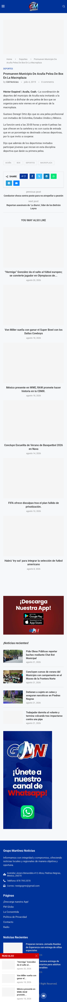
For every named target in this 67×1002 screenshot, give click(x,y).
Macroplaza (46, 163)
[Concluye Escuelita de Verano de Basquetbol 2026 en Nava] (33, 420)
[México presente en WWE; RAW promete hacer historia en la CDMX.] (33, 363)
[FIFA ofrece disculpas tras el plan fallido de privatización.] (33, 478)
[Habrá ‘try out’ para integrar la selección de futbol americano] (33, 536)
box (18, 163)
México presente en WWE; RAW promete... (26, 992)
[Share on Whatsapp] (54, 176)
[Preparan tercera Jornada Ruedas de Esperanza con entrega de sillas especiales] (13, 949)
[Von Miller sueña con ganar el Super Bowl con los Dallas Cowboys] (33, 305)
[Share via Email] (16, 183)
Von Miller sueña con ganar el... (26, 977)
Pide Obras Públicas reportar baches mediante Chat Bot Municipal (41, 655)
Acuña (8, 163)
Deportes (23, 59)
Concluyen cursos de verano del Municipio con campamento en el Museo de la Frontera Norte (44, 675)
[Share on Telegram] (9, 183)
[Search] (63, 6)
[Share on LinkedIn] (46, 176)
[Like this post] (25, 176)
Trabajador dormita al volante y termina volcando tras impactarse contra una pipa (44, 716)
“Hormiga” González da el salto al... (26, 963)
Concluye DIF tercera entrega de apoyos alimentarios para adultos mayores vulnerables (43, 964)
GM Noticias (12, 82)
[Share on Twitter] (39, 176)
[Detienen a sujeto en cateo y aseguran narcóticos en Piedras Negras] (13, 696)
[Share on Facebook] (32, 176)
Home (9, 59)
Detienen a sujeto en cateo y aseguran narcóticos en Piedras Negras (43, 695)
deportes (30, 163)
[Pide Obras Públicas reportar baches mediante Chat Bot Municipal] (13, 656)
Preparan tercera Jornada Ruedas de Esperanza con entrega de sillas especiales (44, 947)
